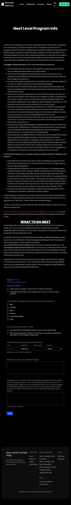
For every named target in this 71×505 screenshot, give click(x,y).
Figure (12, 310)
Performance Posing (21, 117)
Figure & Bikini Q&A (45, 472)
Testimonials (33, 464)
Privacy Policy (43, 484)
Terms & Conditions (45, 482)
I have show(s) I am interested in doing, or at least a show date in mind (33, 330)
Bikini (11, 304)
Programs (32, 459)
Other (12, 319)
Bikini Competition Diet (46, 462)
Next (9, 413)
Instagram (61, 459)
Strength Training (45, 470)
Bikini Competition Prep (47, 456)
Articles (31, 462)
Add (61, 349)
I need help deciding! (16, 316)
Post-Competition (45, 464)
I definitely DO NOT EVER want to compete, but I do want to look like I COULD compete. (34, 293)
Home (31, 456)
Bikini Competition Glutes (47, 467)
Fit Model (13, 307)
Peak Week (43, 459)
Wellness (12, 313)
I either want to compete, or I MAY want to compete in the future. (31, 289)
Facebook (61, 456)
